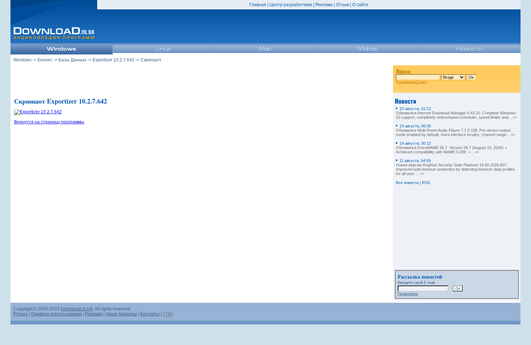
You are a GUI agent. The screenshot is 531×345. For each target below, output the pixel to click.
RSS (426, 182)
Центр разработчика (290, 4)
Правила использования (56, 313)
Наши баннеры (121, 313)
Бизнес (45, 59)
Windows (22, 59)
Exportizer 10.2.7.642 (113, 59)
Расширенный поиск (411, 82)
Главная (257, 4)
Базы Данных (72, 59)
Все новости (407, 182)
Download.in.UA (77, 308)
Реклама (324, 4)
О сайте (360, 4)
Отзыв (342, 4)
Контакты (150, 313)
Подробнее (408, 294)
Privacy (20, 313)
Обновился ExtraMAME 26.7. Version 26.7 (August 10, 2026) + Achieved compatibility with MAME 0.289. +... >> (451, 147)
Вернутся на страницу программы (49, 122)
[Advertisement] (201, 79)
